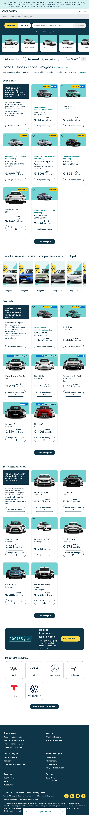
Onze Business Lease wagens (21, 17)
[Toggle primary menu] (85, 11)
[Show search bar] (80, 11)
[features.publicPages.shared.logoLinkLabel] (9, 11)
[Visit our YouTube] (78, 796)
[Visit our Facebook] (83, 796)
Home (5, 17)
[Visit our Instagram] (66, 796)
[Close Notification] (84, 3)
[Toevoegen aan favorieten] (33, 86)
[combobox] (52, 25)
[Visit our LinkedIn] (72, 796)
